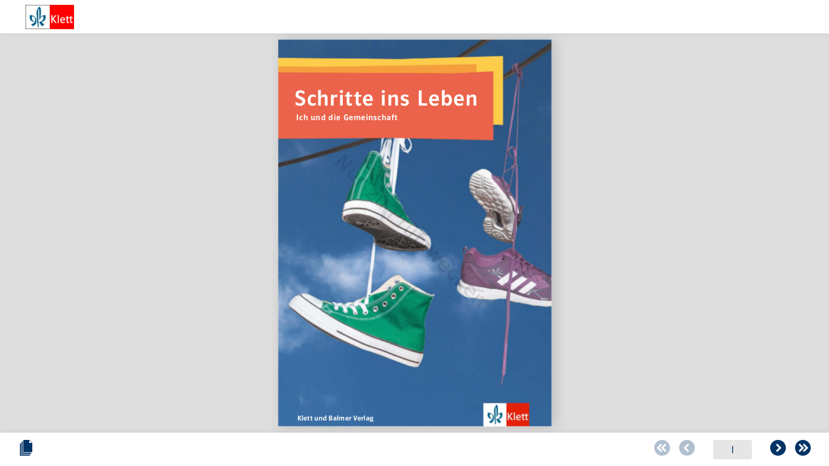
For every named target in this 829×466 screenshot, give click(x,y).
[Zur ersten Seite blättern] (662, 449)
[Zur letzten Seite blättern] (803, 449)
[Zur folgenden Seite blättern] (778, 449)
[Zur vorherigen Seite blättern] (687, 449)
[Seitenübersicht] (26, 449)
